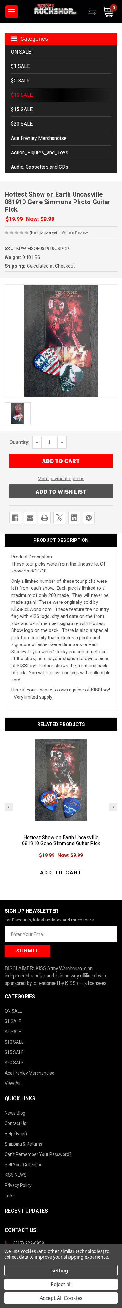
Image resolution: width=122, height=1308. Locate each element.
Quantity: (19, 442)
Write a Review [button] (75, 232)
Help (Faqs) (16, 1133)
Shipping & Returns (23, 1143)
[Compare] (95, 11)
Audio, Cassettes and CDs (39, 167)
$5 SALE (20, 81)
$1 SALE (20, 66)
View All (12, 1083)
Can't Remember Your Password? (38, 1154)
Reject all (61, 1284)
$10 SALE (22, 95)
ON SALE (21, 52)
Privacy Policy (18, 1185)
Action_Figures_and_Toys (39, 153)
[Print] (44, 517)
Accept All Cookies (61, 1298)
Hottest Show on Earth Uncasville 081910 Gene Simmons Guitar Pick (61, 840)
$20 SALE (22, 124)
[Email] (30, 517)
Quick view (61, 780)
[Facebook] (15, 517)
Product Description (61, 540)
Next (113, 807)
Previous (9, 807)
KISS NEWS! (16, 1174)
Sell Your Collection (24, 1164)
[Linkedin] (74, 517)
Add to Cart (61, 872)
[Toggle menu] (11, 11)
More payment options (61, 478)
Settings (61, 1270)
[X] (59, 517)
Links (10, 1195)
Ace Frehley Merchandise (39, 138)
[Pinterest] (88, 517)
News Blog (15, 1113)
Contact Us (15, 1123)
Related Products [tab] (61, 724)
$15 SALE (22, 109)
